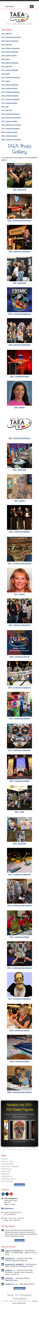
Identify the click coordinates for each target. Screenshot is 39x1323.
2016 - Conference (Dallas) (9, 103)
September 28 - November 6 (14, 1264)
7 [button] (25, 1144)
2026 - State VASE (7, 33)
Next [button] (36, 1131)
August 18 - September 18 (13, 1250)
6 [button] (22, 1144)
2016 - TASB (5, 106)
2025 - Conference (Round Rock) (11, 37)
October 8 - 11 (10, 1270)
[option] (19, 1131)
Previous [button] (3, 1131)
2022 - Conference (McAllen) (10, 70)
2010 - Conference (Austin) (9, 132)
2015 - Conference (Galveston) (11, 114)
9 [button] (31, 1144)
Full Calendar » (19, 1288)
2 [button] (10, 1144)
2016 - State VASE (7, 110)
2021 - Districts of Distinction (10, 85)
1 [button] (7, 1144)
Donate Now (19, 1185)
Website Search (9, 1179)
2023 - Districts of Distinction (10, 63)
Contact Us (7, 1176)
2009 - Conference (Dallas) (9, 136)
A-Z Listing (7, 1181)
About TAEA (8, 1161)
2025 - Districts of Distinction (10, 41)
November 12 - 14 (11, 1284)
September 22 (9, 1258)
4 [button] (16, 1144)
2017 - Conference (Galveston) (11, 99)
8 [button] (28, 1144)
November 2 (9, 1278)
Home (5, 1159)
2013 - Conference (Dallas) (9, 121)
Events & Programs (11, 1166)
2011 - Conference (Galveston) (11, 128)
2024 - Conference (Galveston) (11, 48)
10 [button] (34, 1144)
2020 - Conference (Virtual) (9, 88)
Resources (7, 1169)
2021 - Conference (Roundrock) (11, 77)
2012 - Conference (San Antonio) (11, 125)
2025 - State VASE (7, 44)
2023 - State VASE (7, 66)
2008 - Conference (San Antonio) (11, 139)
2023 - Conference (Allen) (9, 55)
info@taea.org (8, 1208)
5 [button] (19, 1144)
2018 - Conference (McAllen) (10, 96)
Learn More (19, 1241)
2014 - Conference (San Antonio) (11, 117)
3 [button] (13, 1144)
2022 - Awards (6, 74)
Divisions (7, 1171)
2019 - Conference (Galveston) (11, 92)
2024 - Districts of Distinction (10, 52)
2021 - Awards (6, 81)
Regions (6, 1174)
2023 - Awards (6, 59)
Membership (8, 1164)
